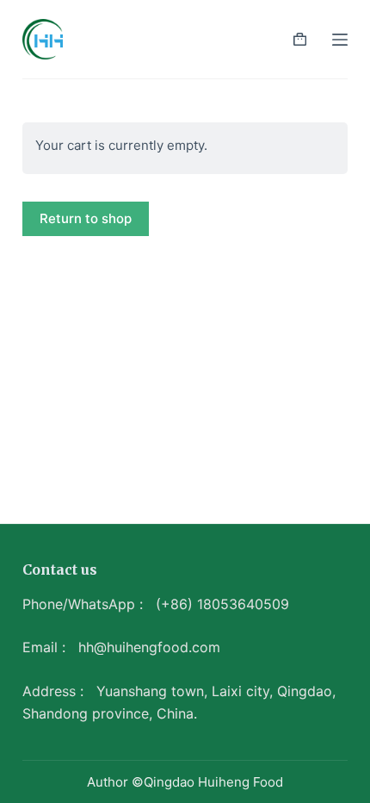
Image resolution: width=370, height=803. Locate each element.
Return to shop (86, 218)
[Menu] (340, 39)
